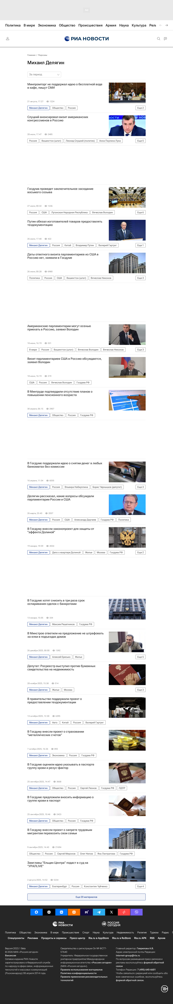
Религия (142, 932)
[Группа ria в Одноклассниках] (74, 912)
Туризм (154, 932)
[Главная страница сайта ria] (86, 38)
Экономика (40, 932)
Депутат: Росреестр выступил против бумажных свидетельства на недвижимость (61, 667)
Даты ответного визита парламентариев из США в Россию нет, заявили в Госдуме (62, 256)
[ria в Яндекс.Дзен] (49, 912)
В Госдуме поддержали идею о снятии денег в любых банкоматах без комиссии (64, 465)
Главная (31, 55)
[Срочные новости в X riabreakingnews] (124, 912)
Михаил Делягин (45, 62)
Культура (108, 932)
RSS (152, 938)
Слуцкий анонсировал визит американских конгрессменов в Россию (57, 118)
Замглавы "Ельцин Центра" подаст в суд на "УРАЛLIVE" (57, 864)
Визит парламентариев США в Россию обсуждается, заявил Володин (64, 360)
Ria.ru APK (140, 938)
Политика (10, 932)
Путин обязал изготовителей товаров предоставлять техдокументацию (64, 223)
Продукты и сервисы (53, 938)
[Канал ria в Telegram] (99, 912)
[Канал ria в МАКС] (36, 912)
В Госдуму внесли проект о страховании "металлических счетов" (55, 733)
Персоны (42, 55)
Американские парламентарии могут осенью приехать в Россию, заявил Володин (59, 327)
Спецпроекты (16, 938)
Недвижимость (125, 932)
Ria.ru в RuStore (121, 938)
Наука (96, 932)
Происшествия (70, 932)
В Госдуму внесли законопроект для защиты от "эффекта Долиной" (60, 530)
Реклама (33, 938)
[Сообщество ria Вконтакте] (61, 912)
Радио (165, 932)
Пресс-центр (77, 938)
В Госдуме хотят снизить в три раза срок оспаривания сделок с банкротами (56, 602)
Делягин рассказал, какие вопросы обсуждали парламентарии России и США (60, 497)
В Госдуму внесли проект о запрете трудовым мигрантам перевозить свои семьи (59, 831)
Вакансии (10, 955)
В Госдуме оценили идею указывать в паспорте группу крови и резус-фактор (60, 766)
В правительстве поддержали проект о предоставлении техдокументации (54, 700)
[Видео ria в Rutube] (86, 912)
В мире (55, 932)
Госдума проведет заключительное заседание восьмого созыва (60, 190)
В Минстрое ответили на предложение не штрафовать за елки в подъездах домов (65, 635)
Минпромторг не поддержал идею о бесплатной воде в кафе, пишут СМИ (64, 86)
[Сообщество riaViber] (136, 912)
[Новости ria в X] (111, 912)
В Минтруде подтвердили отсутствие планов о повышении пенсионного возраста (59, 393)
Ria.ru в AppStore (99, 938)
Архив (161, 938)
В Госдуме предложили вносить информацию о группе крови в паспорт (60, 798)
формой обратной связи (129, 980)
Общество (25, 932)
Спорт (85, 932)
